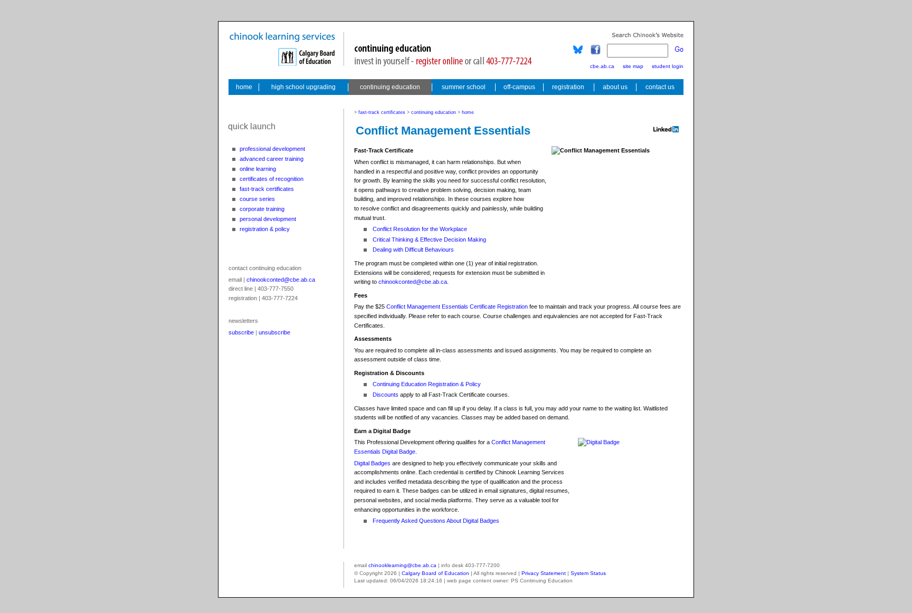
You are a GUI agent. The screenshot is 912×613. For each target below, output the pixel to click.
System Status (588, 573)
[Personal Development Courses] (268, 219)
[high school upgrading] (303, 87)
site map (633, 66)
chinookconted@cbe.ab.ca (280, 279)
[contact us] (660, 87)
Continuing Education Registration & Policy (427, 384)
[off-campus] (519, 87)
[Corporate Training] (268, 209)
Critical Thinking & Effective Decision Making (429, 239)
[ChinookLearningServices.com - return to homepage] (243, 87)
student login (667, 66)
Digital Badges (372, 463)
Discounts (385, 394)
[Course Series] (268, 199)
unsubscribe (274, 332)
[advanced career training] (268, 159)
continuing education (433, 112)
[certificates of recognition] (268, 179)
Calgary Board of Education (435, 573)
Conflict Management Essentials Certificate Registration (457, 306)
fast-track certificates (382, 112)
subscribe (241, 332)
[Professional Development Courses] (268, 149)
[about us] (615, 87)
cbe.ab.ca (602, 66)
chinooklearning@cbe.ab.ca (402, 565)
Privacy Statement (543, 573)
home (468, 112)
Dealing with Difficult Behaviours (413, 249)
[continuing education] (390, 87)
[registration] (568, 87)
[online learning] (268, 169)
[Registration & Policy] (268, 229)
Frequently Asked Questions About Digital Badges (436, 521)
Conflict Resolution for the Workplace (420, 229)
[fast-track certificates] (268, 189)
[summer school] (464, 87)
